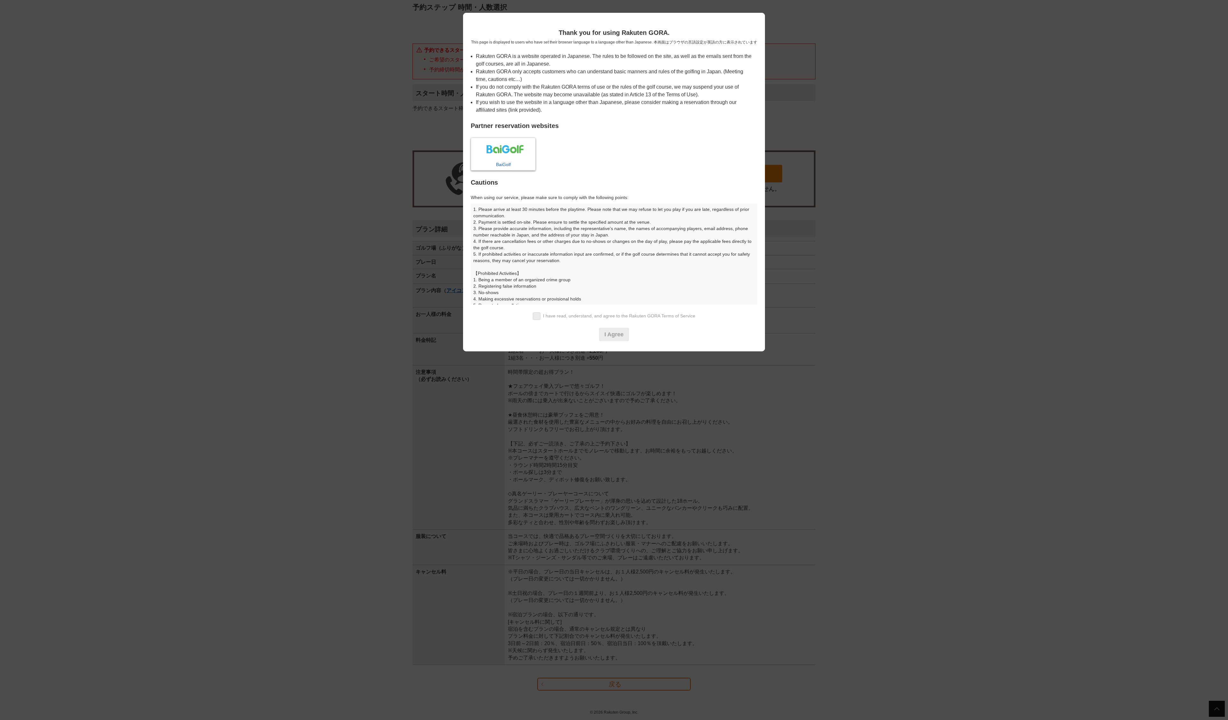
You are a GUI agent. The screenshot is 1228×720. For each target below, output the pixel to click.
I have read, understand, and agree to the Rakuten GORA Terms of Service (619, 315)
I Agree (614, 334)
